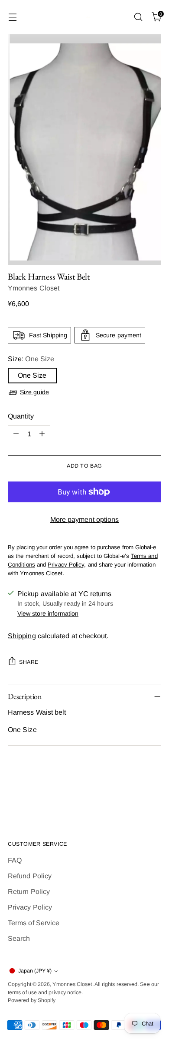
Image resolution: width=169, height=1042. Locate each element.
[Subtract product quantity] (16, 434)
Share (29, 662)
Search (19, 938)
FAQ (15, 860)
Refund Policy (30, 876)
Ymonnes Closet (33, 288)
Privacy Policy (30, 907)
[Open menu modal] (12, 17)
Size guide (34, 392)
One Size (32, 375)
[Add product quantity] (42, 434)
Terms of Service (33, 923)
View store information (47, 613)
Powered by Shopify (31, 1000)
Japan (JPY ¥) (35, 971)
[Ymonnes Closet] (84, 17)
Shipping (22, 636)
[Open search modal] (138, 17)
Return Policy (29, 891)
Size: (31, 359)
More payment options (84, 519)
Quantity (21, 416)
